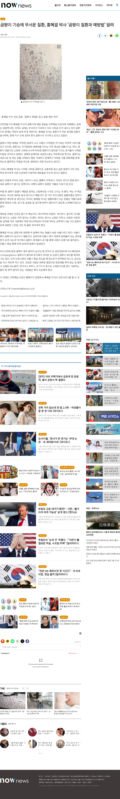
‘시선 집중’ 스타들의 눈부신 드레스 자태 (73, 732)
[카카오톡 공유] (111, 37)
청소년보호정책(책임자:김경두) (80, 776)
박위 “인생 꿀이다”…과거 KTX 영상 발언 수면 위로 (45, 733)
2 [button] (40, 753)
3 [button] (42, 753)
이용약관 (54, 776)
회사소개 (47, 776)
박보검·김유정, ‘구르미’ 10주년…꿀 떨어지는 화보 (17, 733)
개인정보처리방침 (64, 776)
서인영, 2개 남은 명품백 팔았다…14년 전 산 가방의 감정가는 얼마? (17, 745)
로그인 (41, 776)
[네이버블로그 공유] (116, 37)
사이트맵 (107, 776)
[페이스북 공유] (99, 37)
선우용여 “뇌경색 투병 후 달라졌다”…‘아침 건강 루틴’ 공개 (73, 745)
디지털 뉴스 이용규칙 (97, 776)
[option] (39, 704)
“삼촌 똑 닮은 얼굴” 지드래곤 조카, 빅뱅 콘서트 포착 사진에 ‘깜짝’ (66, 712)
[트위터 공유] (105, 37)
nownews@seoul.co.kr (23, 288)
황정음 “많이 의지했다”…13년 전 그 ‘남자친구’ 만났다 (39, 712)
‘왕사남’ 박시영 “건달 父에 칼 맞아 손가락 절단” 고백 (45, 745)
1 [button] (39, 753)
